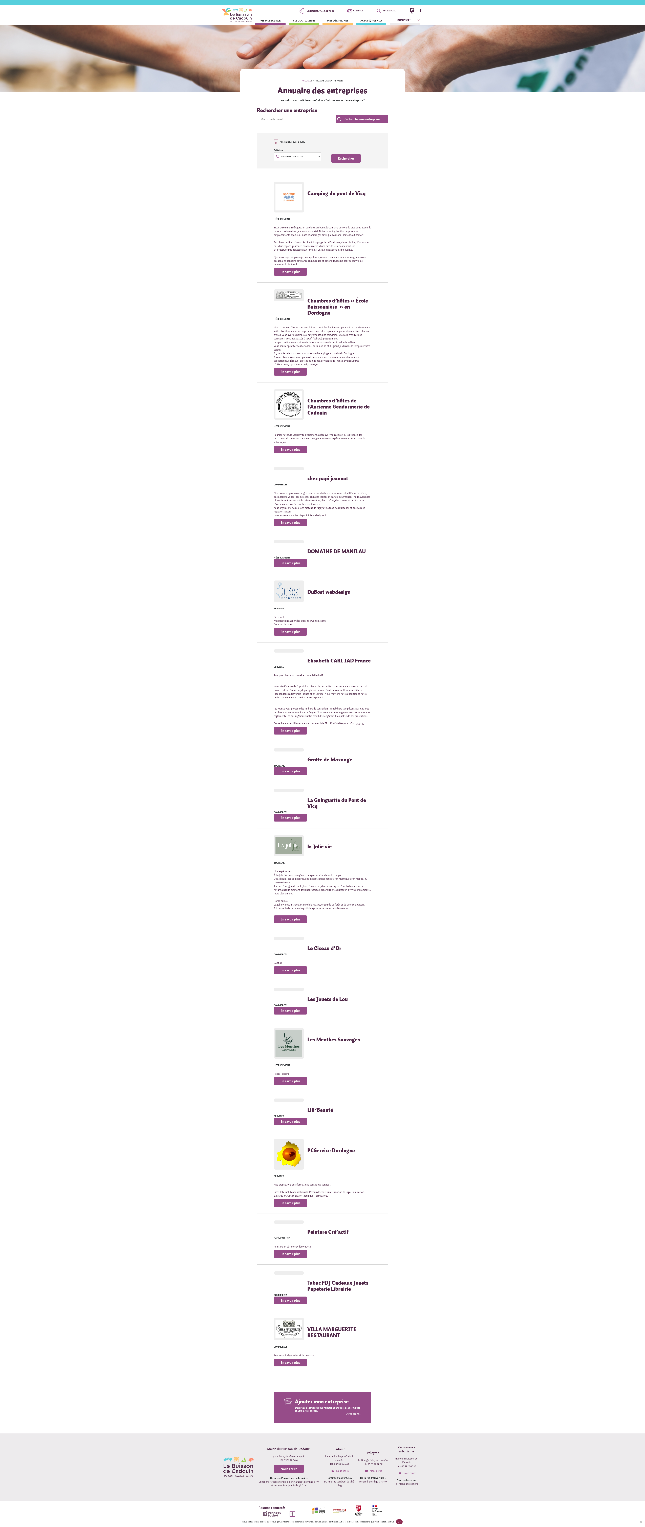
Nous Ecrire (289, 1469)
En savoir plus (290, 271)
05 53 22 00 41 (320, 10)
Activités (278, 150)
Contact (358, 11)
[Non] (640, 1521)
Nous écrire (342, 1471)
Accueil (306, 80)
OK (399, 1521)
